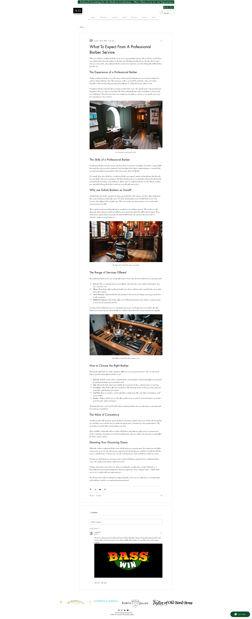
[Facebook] (122, 610)
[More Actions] (161, 533)
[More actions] (161, 40)
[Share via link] (105, 489)
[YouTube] (128, 610)
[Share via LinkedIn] (100, 489)
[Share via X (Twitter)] (95, 489)
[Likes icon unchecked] (95, 583)
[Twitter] (125, 610)
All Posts (82, 27)
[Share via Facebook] (90, 489)
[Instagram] (119, 610)
